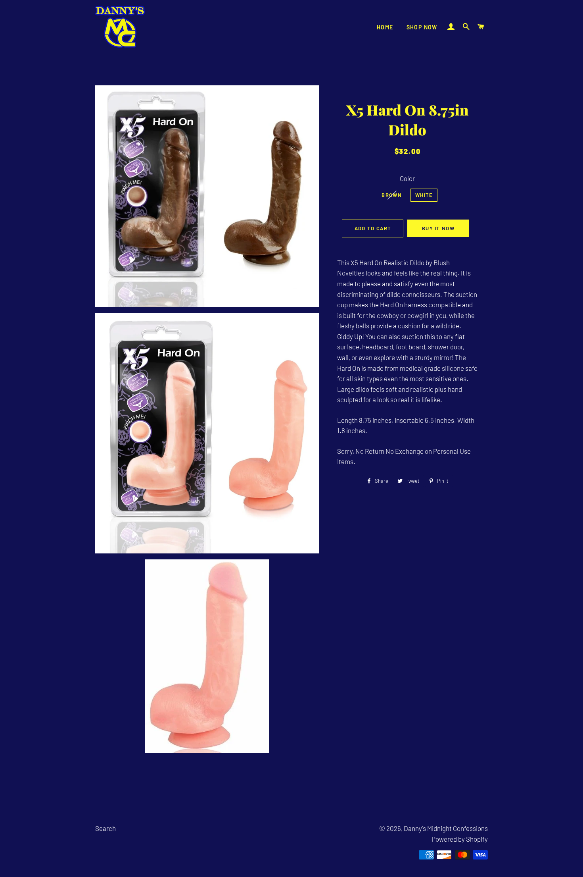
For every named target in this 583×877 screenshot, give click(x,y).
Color (407, 178)
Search (105, 828)
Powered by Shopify (459, 839)
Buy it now (438, 228)
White (424, 195)
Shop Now (422, 27)
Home (385, 27)
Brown (392, 195)
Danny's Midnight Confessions (446, 828)
